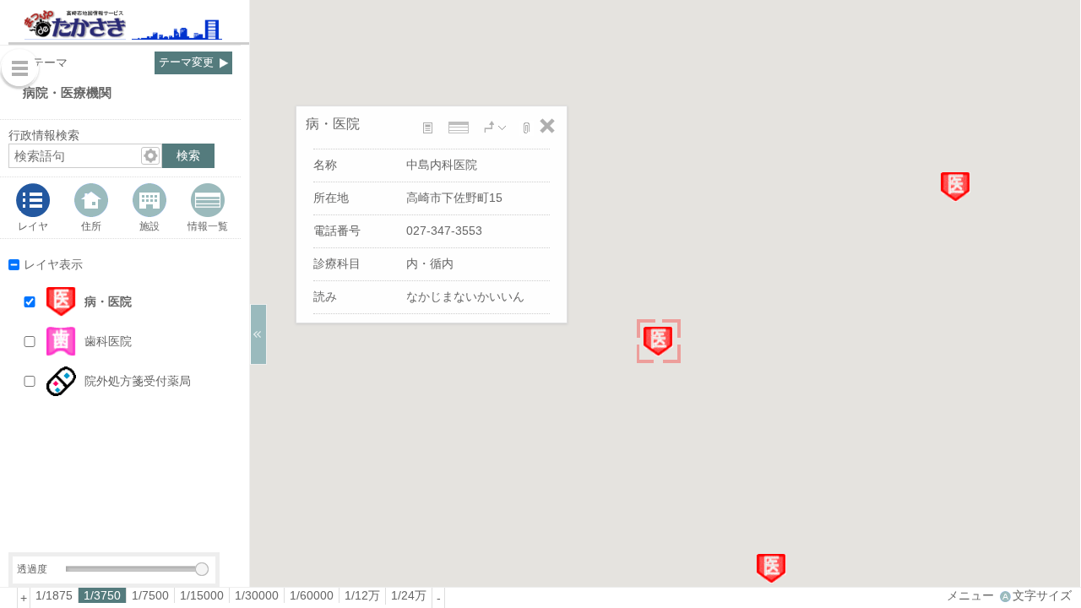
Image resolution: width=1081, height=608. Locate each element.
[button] (136, 302)
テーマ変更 (186, 62)
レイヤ (33, 225)
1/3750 (102, 595)
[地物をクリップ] (526, 128)
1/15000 (202, 595)
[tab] (33, 208)
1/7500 (150, 595)
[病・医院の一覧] (460, 127)
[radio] (54, 595)
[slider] (202, 569)
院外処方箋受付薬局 (137, 381)
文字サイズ (1042, 595)
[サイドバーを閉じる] (258, 334)
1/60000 (312, 595)
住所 (91, 225)
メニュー (970, 595)
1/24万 (408, 595)
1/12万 (362, 595)
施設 (149, 225)
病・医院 (108, 301)
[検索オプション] (150, 156)
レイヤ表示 (53, 264)
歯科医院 (108, 341)
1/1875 (54, 595)
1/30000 (257, 595)
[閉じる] (547, 125)
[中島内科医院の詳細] (431, 127)
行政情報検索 (43, 135)
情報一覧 (207, 225)
